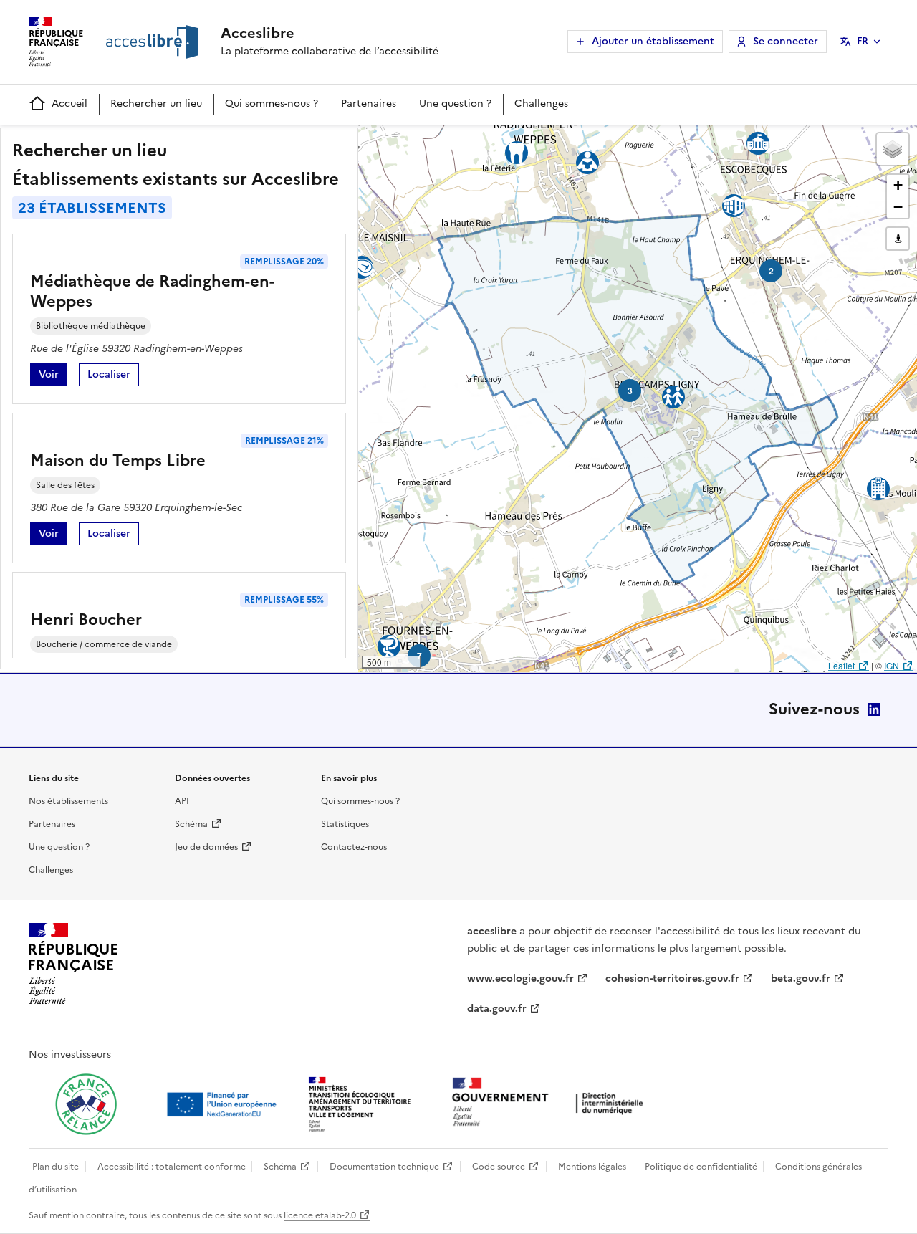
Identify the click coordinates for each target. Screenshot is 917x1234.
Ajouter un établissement (653, 41)
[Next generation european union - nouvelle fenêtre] (223, 1104)
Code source (498, 1166)
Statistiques (345, 824)
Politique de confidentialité (701, 1166)
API (182, 801)
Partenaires (368, 103)
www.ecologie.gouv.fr (520, 978)
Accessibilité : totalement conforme (171, 1166)
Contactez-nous (354, 847)
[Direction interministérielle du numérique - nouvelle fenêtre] (550, 1103)
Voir (53, 376)
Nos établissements (68, 801)
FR (862, 41)
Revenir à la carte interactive (471, 141)
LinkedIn (874, 709)
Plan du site (55, 1166)
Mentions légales (592, 1166)
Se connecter (785, 41)
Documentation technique (384, 1166)
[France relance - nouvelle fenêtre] (86, 1104)
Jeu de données (206, 847)
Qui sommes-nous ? (271, 103)
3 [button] (630, 390)
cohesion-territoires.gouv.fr (672, 978)
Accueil (69, 103)
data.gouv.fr (497, 1008)
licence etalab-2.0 (320, 1215)
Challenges (541, 103)
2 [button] (771, 270)
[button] (892, 149)
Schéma (191, 824)
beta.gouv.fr (800, 978)
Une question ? (455, 103)
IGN (891, 665)
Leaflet (841, 665)
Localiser (113, 376)
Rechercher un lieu (156, 103)
